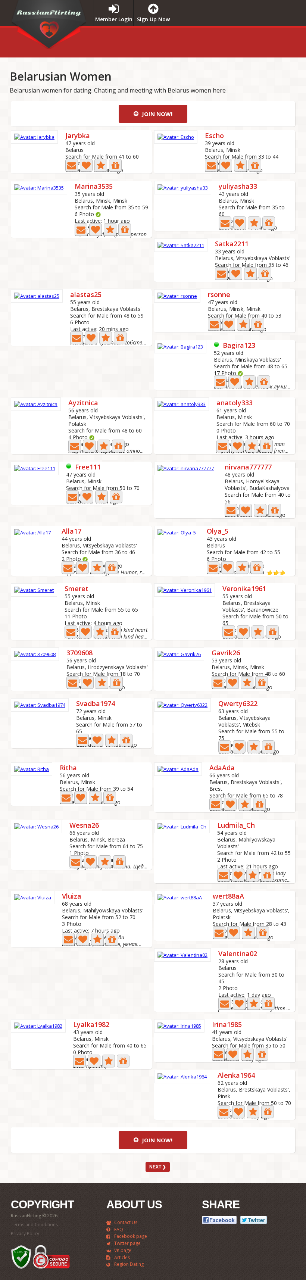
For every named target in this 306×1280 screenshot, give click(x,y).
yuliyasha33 (238, 187)
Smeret (76, 589)
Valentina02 (237, 954)
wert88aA (228, 896)
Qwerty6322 (237, 704)
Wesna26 (84, 826)
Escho (214, 136)
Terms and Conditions (34, 1224)
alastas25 (86, 295)
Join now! (156, 114)
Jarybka (77, 136)
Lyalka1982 (91, 1025)
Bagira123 (239, 346)
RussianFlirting (49, 27)
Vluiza (71, 896)
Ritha (68, 768)
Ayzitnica (83, 403)
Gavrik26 (226, 653)
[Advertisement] (229, 40)
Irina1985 (227, 1025)
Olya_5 (217, 532)
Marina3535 (94, 187)
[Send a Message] (71, 165)
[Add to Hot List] (100, 165)
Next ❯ (157, 1167)
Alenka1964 (236, 1076)
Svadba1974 (95, 704)
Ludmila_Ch (236, 826)
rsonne (219, 295)
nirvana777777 (248, 467)
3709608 (79, 653)
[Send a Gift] (115, 165)
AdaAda (222, 768)
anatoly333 (234, 403)
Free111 (88, 467)
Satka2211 (232, 244)
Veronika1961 (244, 589)
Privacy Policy (25, 1233)
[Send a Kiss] (86, 165)
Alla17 (71, 532)
